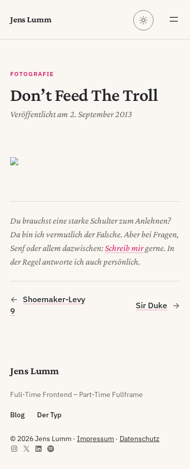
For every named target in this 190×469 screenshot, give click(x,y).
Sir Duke (151, 305)
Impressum (95, 438)
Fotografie (32, 74)
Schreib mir (124, 248)
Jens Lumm (30, 19)
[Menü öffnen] (174, 19)
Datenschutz (140, 438)
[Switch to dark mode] (143, 20)
